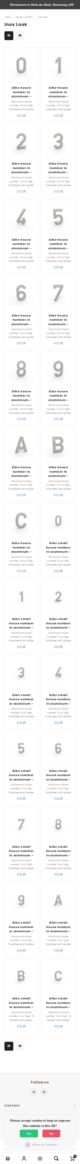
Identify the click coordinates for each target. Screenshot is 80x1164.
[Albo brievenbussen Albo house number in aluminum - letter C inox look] (21, 520)
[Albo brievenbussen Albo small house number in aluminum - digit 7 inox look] (21, 824)
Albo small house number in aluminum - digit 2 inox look (58, 623)
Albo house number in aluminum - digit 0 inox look (21, 92)
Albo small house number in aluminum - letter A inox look (58, 927)
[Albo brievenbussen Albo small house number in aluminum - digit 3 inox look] (21, 672)
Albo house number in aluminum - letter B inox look (58, 471)
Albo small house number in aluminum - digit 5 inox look (21, 775)
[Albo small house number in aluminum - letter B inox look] (21, 976)
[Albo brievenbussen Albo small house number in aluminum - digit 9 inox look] (21, 900)
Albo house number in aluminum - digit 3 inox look (58, 168)
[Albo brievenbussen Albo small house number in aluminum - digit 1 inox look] (21, 596)
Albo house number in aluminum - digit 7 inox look (58, 319)
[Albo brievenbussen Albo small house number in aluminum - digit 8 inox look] (58, 824)
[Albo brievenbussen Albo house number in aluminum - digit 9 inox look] (58, 369)
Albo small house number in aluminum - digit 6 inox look (58, 775)
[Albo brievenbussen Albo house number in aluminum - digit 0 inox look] (21, 65)
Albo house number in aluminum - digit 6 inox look (21, 319)
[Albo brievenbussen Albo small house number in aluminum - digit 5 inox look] (21, 748)
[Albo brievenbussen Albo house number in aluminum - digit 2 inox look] (21, 141)
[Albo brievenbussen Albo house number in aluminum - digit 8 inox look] (21, 369)
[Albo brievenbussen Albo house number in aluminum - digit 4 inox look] (21, 217)
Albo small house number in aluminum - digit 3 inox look (21, 699)
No (51, 1133)
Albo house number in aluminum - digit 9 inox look (58, 395)
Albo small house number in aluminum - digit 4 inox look (58, 699)
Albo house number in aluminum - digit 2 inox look (21, 168)
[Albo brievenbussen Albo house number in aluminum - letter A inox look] (21, 445)
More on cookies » (45, 1144)
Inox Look (43, 17)
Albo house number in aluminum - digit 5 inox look (58, 244)
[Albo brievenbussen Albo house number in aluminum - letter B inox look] (58, 445)
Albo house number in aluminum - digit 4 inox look (21, 244)
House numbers (24, 17)
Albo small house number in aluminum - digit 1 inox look (21, 623)
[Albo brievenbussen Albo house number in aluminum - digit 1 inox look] (58, 65)
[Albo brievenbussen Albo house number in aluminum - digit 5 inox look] (58, 217)
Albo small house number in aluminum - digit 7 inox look (21, 851)
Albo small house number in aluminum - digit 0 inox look (58, 547)
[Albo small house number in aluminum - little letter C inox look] (58, 976)
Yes (28, 1133)
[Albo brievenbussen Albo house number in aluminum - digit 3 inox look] (58, 141)
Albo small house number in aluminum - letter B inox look (21, 1002)
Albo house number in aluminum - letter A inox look (21, 471)
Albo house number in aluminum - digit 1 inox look (58, 92)
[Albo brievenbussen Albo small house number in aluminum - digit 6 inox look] (58, 748)
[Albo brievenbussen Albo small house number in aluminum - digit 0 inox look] (58, 520)
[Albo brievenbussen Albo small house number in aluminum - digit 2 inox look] (58, 596)
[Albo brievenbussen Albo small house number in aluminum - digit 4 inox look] (58, 672)
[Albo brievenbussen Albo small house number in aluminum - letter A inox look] (58, 900)
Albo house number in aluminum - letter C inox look (21, 547)
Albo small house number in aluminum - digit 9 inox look (21, 927)
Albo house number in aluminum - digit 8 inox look (21, 395)
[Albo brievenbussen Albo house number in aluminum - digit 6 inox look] (21, 293)
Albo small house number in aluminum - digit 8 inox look (58, 851)
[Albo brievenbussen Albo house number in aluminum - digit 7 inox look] (58, 293)
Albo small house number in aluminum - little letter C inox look (58, 1002)
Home (7, 17)
